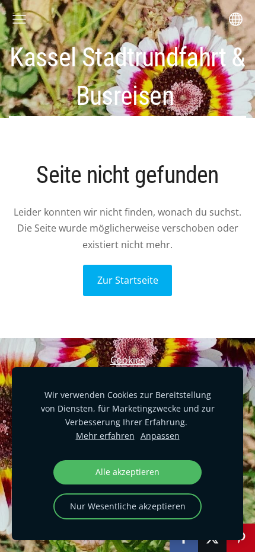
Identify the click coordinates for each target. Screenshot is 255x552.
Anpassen (160, 435)
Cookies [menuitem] (127, 360)
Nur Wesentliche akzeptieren (128, 506)
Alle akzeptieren (127, 471)
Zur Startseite (127, 280)
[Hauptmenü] (19, 19)
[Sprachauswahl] (235, 19)
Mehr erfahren (105, 435)
